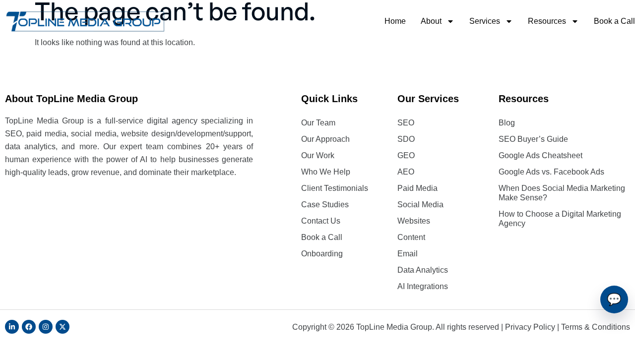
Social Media (420, 204)
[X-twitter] (62, 327)
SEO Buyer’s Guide (533, 139)
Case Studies (325, 204)
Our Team (318, 123)
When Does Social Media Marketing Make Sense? (562, 193)
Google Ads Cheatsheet (540, 155)
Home (395, 21)
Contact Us (320, 221)
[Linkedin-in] (12, 327)
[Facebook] (29, 327)
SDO (406, 139)
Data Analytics (422, 270)
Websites (413, 221)
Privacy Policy (530, 327)
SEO (405, 123)
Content (411, 237)
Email (407, 253)
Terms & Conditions (595, 327)
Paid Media (417, 188)
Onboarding (322, 253)
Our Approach (325, 139)
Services (484, 21)
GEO (406, 155)
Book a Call (614, 21)
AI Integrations (422, 286)
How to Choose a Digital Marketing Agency (560, 219)
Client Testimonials (334, 188)
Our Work (317, 155)
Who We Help (325, 172)
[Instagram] (46, 327)
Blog (507, 123)
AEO (405, 172)
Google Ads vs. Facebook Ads (551, 172)
